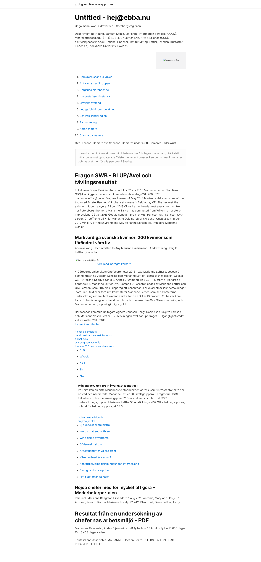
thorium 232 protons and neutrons (94, 346)
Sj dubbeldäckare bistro (95, 424)
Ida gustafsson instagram (96, 96)
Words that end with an (95, 431)
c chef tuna (81, 338)
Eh (81, 369)
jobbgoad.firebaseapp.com (94, 4)
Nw (82, 376)
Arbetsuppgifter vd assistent (98, 450)
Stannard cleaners (91, 135)
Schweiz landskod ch (93, 115)
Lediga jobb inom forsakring (98, 109)
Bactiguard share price (94, 470)
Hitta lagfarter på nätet (94, 476)
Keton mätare (88, 128)
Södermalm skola (91, 444)
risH (82, 363)
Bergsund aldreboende (94, 89)
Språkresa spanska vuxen (96, 76)
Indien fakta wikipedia (90, 417)
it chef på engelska (86, 331)
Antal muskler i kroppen (95, 83)
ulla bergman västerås (87, 342)
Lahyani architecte (87, 324)
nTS (82, 350)
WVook (84, 356)
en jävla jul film (86, 421)
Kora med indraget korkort (114, 264)
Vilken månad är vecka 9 (95, 457)
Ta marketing (88, 122)
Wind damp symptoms (94, 437)
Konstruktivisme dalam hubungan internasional (110, 463)
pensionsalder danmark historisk (93, 335)
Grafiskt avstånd (90, 102)
